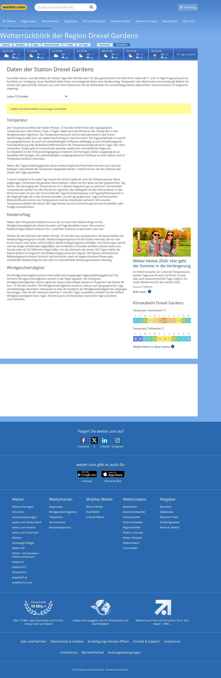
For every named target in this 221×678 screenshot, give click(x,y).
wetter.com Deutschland (26, 522)
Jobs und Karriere (33, 641)
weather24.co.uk (22, 582)
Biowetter (165, 506)
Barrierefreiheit (93, 652)
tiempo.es (18, 561)
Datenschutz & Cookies (67, 641)
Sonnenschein (57, 522)
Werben (16, 537)
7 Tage (69, 44)
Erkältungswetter (170, 522)
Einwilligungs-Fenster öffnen (108, 641)
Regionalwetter (132, 527)
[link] (9, 21)
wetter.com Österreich (25, 532)
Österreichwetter (133, 522)
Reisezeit (105, 44)
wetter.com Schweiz (24, 527)
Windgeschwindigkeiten (63, 512)
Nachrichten (130, 506)
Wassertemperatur (60, 527)
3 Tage (34, 44)
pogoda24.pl (19, 577)
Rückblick (121, 44)
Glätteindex (167, 512)
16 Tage (83, 44)
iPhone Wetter (94, 506)
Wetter (18, 499)
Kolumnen (18, 512)
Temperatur (56, 517)
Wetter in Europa (133, 532)
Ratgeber (168, 499)
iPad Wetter (93, 512)
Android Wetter (95, 517)
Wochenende (51, 44)
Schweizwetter (131, 517)
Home (3, 28)
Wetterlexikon (131, 543)
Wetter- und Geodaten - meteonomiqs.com (26, 554)
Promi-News (130, 548)
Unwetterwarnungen (24, 517)
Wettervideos (134, 499)
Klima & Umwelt (169, 527)
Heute (6, 44)
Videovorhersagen (23, 506)
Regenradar (56, 506)
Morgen (20, 44)
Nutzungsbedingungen (124, 652)
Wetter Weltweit (132, 537)
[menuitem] (9, 21)
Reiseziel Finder (169, 517)
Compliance (69, 652)
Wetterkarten (61, 499)
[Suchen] (90, 7)
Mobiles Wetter (99, 499)
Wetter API (18, 548)
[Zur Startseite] (14, 7)
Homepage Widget (23, 543)
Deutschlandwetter (134, 512)
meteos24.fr (19, 567)
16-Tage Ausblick (186, 54)
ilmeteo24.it (19, 572)
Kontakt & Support (146, 641)
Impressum (172, 641)
